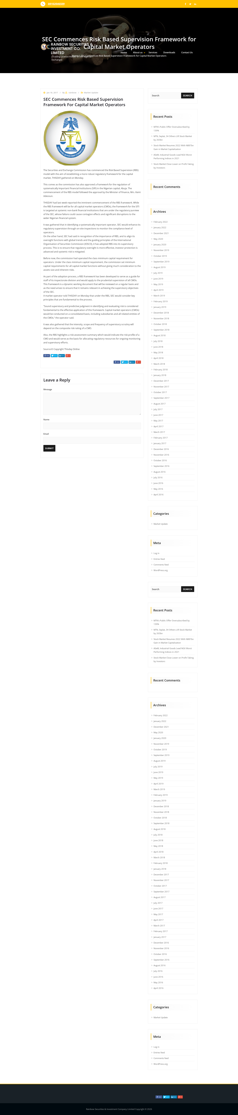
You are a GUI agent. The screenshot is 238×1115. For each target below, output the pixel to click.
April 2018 (158, 358)
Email (46, 433)
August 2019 (160, 267)
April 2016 (158, 494)
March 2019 (159, 295)
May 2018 (158, 352)
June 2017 (158, 415)
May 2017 (158, 420)
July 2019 (158, 272)
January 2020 (160, 244)
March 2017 (159, 432)
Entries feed (159, 559)
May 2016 (158, 488)
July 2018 (158, 341)
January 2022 (160, 227)
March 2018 (159, 363)
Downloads (169, 52)
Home (124, 52)
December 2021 (161, 233)
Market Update (161, 523)
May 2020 (158, 238)
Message (47, 389)
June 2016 (158, 483)
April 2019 (158, 290)
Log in (156, 553)
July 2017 (158, 409)
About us (138, 52)
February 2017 (161, 437)
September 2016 (161, 466)
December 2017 (161, 380)
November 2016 (161, 454)
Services (153, 52)
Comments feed (161, 564)
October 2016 (160, 460)
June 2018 (158, 346)
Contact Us (187, 52)
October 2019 (160, 256)
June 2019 (158, 278)
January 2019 (160, 307)
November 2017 (161, 386)
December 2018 (161, 312)
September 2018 (161, 329)
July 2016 (158, 477)
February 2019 (161, 301)
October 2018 (160, 324)
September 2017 (161, 397)
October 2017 (160, 392)
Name (46, 419)
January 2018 (160, 375)
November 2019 (161, 250)
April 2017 (158, 426)
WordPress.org (161, 570)
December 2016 (161, 449)
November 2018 (161, 318)
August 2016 (160, 471)
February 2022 (161, 221)
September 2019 (161, 261)
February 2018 (161, 369)
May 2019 (158, 284)
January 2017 (160, 443)
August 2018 (160, 335)
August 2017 (160, 403)
